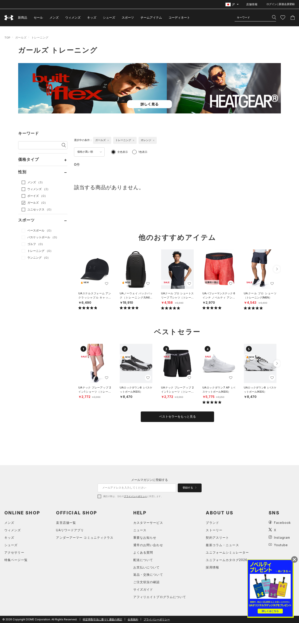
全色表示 (122, 152)
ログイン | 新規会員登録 (280, 4)
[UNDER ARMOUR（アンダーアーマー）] (9, 18)
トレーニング (39, 37)
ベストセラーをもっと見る (177, 416)
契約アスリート (217, 537)
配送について (143, 560)
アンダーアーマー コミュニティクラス (84, 537)
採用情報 (212, 567)
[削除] (108, 140)
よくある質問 (143, 552)
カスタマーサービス (148, 522)
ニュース (139, 530)
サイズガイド (143, 589)
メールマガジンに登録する (149, 480)
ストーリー (214, 530)
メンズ (54, 17)
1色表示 (142, 152)
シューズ (109, 17)
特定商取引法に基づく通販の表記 (102, 619)
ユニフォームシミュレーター (227, 552)
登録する (188, 487)
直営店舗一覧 (66, 522)
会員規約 (133, 619)
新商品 (22, 17)
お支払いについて (146, 567)
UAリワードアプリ (70, 530)
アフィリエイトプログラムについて (159, 597)
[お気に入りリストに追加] (107, 284)
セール (38, 17)
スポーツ (128, 17)
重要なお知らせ (145, 537)
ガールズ (20, 37)
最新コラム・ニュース (222, 545)
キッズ (91, 17)
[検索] (274, 17)
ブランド (212, 522)
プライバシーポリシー (135, 496)
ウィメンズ (73, 17)
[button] (276, 269)
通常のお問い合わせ (148, 545)
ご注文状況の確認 (146, 582)
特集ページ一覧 (16, 560)
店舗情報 (252, 4)
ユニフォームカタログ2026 (226, 560)
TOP (7, 37)
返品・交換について (148, 574)
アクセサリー (14, 552)
